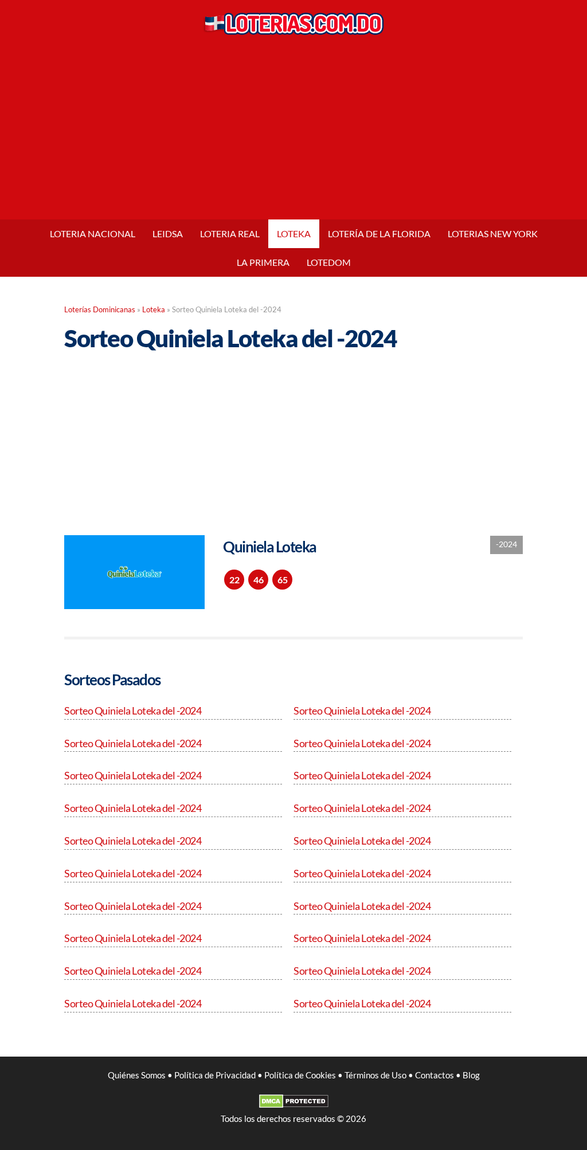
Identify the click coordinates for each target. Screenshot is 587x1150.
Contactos (434, 1075)
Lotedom (329, 262)
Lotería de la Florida (379, 233)
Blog (471, 1075)
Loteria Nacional (92, 233)
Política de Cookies (300, 1075)
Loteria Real (230, 233)
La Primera (263, 262)
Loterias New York (493, 233)
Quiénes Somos (137, 1075)
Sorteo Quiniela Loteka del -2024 (132, 710)
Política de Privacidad (215, 1075)
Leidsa (167, 233)
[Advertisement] (293, 133)
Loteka (294, 233)
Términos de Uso (375, 1075)
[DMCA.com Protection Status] (293, 1105)
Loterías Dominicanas (99, 309)
